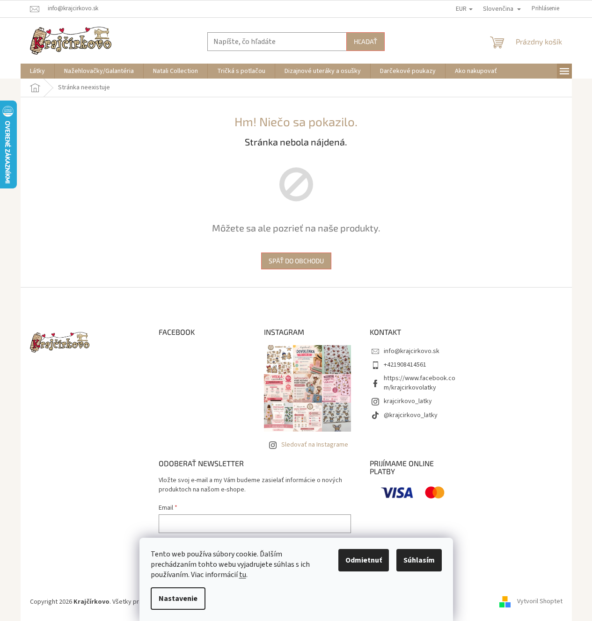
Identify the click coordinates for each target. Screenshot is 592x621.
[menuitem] (37, 71)
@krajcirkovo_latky (411, 415)
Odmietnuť (363, 560)
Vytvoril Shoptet (540, 602)
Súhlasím (419, 560)
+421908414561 (405, 364)
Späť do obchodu (296, 261)
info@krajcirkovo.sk (411, 351)
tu (242, 575)
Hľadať (365, 41)
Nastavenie (178, 598)
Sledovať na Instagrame (314, 444)
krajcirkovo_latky (408, 401)
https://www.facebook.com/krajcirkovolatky (419, 383)
